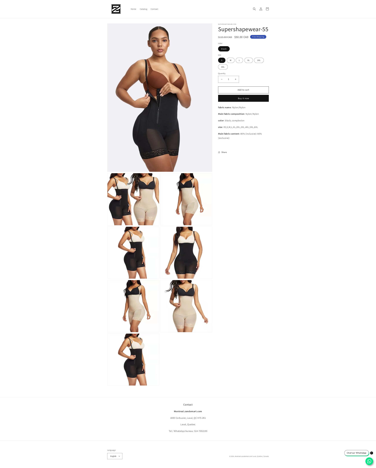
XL (248, 60)
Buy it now (243, 98)
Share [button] (224, 152)
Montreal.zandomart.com (243, 456)
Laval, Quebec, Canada (260, 456)
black (224, 48)
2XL (259, 60)
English (113, 456)
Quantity (221, 73)
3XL (223, 67)
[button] (254, 9)
